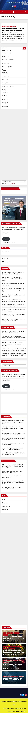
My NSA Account (11, 711)
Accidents (5, 646)
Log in (3, 499)
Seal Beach (12, 648)
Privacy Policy (23, 711)
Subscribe (6, 239)
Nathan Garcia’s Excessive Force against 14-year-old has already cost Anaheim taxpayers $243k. (13, 482)
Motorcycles (19, 646)
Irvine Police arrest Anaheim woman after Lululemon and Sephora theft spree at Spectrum (13, 344)
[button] (25, 12)
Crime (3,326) (5, 76)
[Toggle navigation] (13, 12)
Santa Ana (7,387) (6, 52)
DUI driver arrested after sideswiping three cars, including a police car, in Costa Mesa (13, 338)
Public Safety (6, 648)
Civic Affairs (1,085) (7, 66)
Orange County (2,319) (7, 59)
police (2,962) (5, 79)
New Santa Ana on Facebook (10, 188)
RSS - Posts (5, 258)
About (7, 708)
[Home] (2, 12)
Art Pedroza (14, 32)
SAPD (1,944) (5, 63)
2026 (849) (4, 92)
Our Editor (18, 711)
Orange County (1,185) (7, 86)
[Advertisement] (13, 403)
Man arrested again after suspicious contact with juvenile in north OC (12, 679)
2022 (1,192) (5, 106)
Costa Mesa (15, 660)
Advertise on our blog (14, 708)
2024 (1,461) (5, 99)
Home (4, 708)
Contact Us (21, 708)
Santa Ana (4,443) (6, 72)
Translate (13, 183)
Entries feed (5, 502)
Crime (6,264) (5, 56)
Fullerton (16, 676)
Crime (14, 646)
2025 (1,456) (5, 95)
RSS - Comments (6, 261)
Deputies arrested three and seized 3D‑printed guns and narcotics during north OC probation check (13, 290)
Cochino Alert (6, 676)
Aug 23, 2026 (7, 640)
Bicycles (10, 646)
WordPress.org (5, 509)
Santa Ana (13, 26)
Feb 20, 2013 (6, 32)
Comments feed (6, 506)
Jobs (4, 26)
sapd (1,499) (5, 83)
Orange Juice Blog (8, 461)
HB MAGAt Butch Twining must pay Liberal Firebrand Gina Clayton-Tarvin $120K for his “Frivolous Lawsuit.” (12, 466)
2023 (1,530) (5, 102)
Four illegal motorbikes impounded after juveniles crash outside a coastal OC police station (12, 279)
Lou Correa (8, 26)
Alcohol (10, 660)
